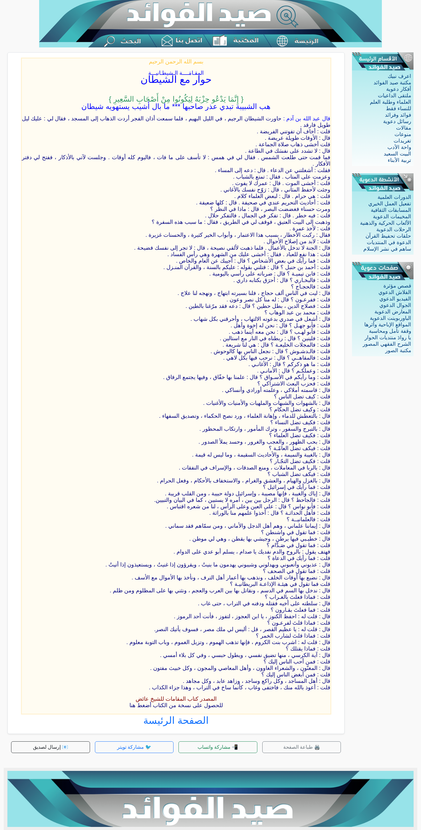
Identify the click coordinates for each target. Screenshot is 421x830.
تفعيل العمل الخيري (389, 204)
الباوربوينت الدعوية (390, 318)
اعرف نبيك (399, 76)
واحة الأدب (399, 147)
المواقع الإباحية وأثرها (387, 325)
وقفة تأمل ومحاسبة (390, 331)
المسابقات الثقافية (391, 210)
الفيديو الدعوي (395, 299)
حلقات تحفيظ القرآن (388, 236)
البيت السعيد (397, 154)
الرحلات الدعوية (393, 229)
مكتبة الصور (398, 350)
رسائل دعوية (397, 121)
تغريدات (402, 141)
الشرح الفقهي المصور (387, 344)
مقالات (403, 128)
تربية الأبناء (399, 160)
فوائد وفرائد (398, 115)
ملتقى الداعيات (394, 96)
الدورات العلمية (394, 197)
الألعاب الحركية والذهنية (385, 223)
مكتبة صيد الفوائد (392, 83)
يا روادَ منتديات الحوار (388, 337)
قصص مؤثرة (397, 286)
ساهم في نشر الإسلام (387, 249)
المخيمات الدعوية (392, 217)
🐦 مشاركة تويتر (134, 747)
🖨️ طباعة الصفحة (301, 747)
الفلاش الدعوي (394, 292)
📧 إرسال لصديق (50, 747)
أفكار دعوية (398, 89)
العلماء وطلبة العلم (390, 102)
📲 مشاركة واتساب (218, 747)
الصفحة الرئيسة (176, 720)
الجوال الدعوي (395, 305)
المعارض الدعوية (392, 312)
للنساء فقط (398, 108)
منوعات (402, 134)
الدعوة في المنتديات (389, 242)
